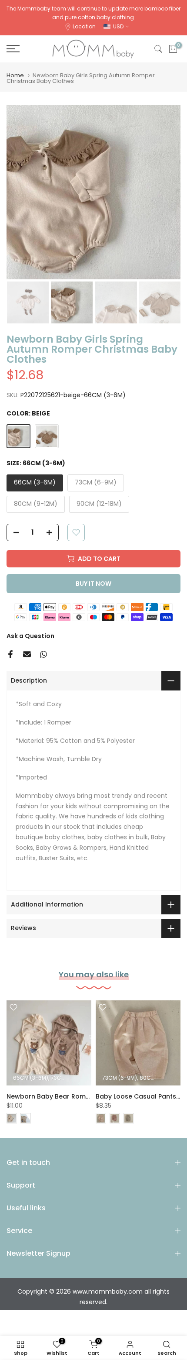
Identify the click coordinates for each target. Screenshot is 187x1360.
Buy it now (93, 583)
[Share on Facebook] (10, 654)
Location (84, 26)
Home (15, 75)
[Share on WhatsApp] (43, 654)
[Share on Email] (27, 654)
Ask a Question (30, 636)
